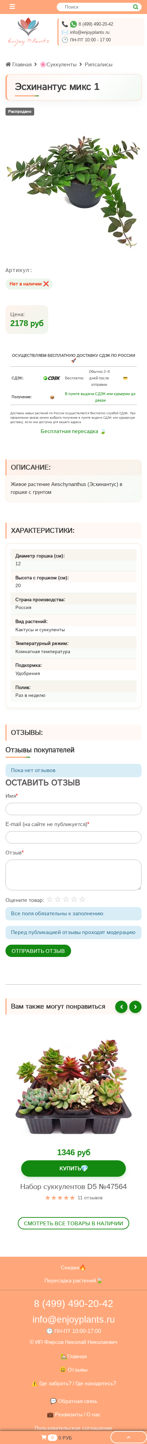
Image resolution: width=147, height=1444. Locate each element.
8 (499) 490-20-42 (96, 24)
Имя (10, 796)
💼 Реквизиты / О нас (74, 1414)
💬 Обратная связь (73, 1401)
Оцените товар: (24, 900)
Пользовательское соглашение (73, 1428)
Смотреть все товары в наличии (73, 1223)
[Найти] (136, 7)
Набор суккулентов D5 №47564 (73, 1186)
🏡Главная (73, 1356)
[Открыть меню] (12, 7)
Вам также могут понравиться (58, 1006)
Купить (73, 1169)
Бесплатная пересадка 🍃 (73, 431)
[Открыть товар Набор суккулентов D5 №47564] (73, 1087)
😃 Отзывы (73, 1370)
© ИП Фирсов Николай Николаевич (73, 1342)
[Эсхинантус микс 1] (73, 192)
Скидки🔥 (73, 1267)
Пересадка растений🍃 (73, 1280)
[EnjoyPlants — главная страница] (28, 31)
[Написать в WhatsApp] (73, 24)
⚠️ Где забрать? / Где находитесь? (73, 1383)
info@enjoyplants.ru (89, 32)
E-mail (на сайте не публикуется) (46, 824)
